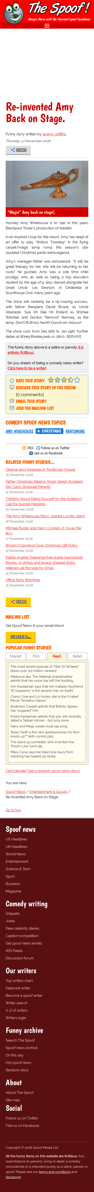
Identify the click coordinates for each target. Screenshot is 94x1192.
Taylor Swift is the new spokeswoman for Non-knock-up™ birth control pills (45, 734)
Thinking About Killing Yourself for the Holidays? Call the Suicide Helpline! (44, 501)
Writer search (16, 1003)
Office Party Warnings (23, 580)
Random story (17, 1070)
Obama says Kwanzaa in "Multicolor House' (41, 469)
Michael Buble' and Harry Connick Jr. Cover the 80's (43, 530)
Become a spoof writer (24, 995)
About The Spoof (19, 1093)
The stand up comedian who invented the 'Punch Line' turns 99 (42, 744)
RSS (30, 448)
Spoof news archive (22, 1048)
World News (16, 854)
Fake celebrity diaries (22, 928)
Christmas (51, 431)
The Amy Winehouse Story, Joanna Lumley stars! (45, 516)
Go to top (13, 810)
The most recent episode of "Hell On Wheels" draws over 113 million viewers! (44, 669)
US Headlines (16, 839)
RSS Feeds (14, 951)
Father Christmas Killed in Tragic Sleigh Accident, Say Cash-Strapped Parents (44, 484)
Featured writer (18, 988)
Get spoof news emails (24, 943)
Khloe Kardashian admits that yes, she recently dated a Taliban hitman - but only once (45, 719)
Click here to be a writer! (27, 368)
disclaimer (13, 1177)
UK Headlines (16, 847)
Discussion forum (20, 958)
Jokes (10, 921)
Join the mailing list (35, 408)
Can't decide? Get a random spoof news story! (43, 771)
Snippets (13, 913)
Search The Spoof (20, 1040)
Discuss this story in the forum (46, 387)
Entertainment (17, 861)
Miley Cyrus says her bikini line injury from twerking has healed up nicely (41, 754)
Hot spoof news (18, 1063)
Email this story (31, 401)
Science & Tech (18, 869)
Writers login (16, 1018)
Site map (13, 1100)
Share (21, 150)
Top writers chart (19, 981)
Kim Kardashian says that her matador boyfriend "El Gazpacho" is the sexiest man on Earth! (46, 689)
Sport (10, 876)
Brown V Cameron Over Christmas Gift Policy (42, 545)
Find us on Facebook (22, 1126)
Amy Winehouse (19, 431)
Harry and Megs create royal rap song (38, 726)
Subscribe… (20, 636)
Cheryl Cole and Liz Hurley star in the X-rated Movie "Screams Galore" (44, 699)
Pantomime (75, 431)
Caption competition (22, 936)
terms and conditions (55, 1172)
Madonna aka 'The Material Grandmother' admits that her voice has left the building (41, 679)
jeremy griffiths (54, 134)
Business (13, 884)
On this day (15, 1055)
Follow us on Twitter (55, 448)
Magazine (13, 891)
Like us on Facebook (48, 453)
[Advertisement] (47, 64)
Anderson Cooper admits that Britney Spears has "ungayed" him (44, 708)
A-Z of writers (17, 1010)
